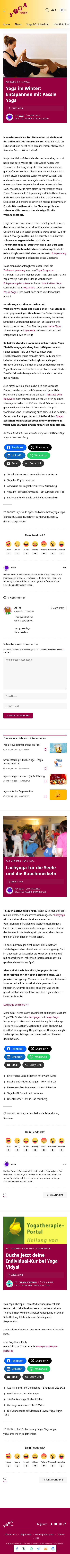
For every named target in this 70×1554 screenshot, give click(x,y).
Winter (22, 521)
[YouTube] (56, 1524)
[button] (6, 10)
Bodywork (40, 512)
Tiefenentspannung (14, 270)
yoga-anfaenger (12, 1433)
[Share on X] (24, 1548)
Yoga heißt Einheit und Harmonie (25, 1093)
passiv (53, 516)
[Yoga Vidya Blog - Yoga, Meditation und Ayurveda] (18, 10)
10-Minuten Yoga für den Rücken (25, 1399)
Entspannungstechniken (16, 283)
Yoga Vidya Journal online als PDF (21, 744)
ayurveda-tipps (25, 512)
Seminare (8, 1118)
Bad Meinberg (13, 861)
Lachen (29, 1113)
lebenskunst (51, 1113)
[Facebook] (51, 1524)
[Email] (45, 1548)
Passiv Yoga (9, 292)
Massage (20, 516)
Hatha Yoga (23, 82)
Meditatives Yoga (52, 283)
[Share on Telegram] (38, 1548)
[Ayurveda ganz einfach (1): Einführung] (58, 779)
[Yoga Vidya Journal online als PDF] (58, 748)
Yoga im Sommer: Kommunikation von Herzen (32, 474)
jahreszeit (8, 516)
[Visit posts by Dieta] (9, 117)
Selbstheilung (29, 1429)
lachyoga (39, 1113)
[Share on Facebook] (17, 1548)
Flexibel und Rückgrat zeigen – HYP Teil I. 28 (31, 1081)
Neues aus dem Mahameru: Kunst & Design (31, 1087)
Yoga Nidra (29, 287)
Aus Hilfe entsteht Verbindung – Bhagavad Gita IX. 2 (36, 1387)
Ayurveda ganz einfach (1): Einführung (24, 776)
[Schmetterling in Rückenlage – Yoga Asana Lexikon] (58, 763)
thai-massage (10, 521)
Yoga (40, 1429)
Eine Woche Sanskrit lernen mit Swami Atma (31, 1075)
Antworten (58, 608)
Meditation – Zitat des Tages (23, 1393)
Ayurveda (11, 82)
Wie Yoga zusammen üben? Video (26, 1405)
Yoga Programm (45, 270)
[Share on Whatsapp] (31, 1548)
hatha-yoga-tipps (55, 512)
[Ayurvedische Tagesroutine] (58, 794)
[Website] (65, 568)
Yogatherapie (43, 1248)
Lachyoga (59, 915)
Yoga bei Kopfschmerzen (20, 480)
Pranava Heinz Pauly (28, 1282)
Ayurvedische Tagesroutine (18, 791)
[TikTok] (65, 1524)
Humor (20, 1113)
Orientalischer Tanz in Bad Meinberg (27, 1098)
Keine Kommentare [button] (54, 1479)
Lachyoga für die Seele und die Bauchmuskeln (32, 497)
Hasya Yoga (52, 1017)
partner (30, 516)
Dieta (21, 115)
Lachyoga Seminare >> (16, 1004)
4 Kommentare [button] (56, 1195)
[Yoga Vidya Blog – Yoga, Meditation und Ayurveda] (8, 1524)
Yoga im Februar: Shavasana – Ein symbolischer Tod (35, 491)
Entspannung (58, 253)
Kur (19, 1429)
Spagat (60, 416)
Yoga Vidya (50, 1429)
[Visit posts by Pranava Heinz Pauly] (9, 1283)
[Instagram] (60, 1524)
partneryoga (42, 516)
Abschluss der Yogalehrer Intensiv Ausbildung (32, 486)
